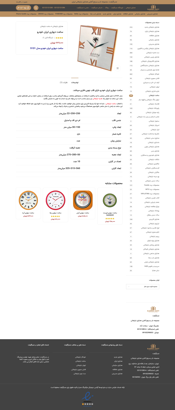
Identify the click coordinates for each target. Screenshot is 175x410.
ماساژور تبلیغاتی (153, 142)
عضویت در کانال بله (21, 2)
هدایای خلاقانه (154, 35)
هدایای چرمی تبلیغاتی (151, 57)
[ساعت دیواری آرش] (82, 200)
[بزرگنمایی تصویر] (118, 68)
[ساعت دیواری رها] (55, 200)
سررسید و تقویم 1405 (151, 266)
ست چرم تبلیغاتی (80, 373)
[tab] (74, 81)
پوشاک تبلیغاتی (153, 211)
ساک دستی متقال (153, 215)
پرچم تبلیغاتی (154, 236)
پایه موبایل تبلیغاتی (152, 112)
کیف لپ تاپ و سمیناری (151, 82)
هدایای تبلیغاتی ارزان (152, 31)
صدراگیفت (43, 357)
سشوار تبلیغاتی (154, 121)
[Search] (36, 7)
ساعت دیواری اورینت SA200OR (110, 214)
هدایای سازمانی (154, 40)
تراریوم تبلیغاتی (154, 223)
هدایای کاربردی (154, 219)
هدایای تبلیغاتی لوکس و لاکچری (148, 48)
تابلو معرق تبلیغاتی (152, 232)
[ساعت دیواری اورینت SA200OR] (110, 200)
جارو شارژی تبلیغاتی (152, 91)
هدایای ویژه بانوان (153, 240)
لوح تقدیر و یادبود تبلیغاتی (150, 228)
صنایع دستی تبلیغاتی (152, 138)
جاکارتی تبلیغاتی (153, 172)
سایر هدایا (155, 270)
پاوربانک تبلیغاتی (153, 108)
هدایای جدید (118, 357)
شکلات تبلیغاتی (153, 159)
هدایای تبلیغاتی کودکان (151, 249)
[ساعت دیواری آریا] (28, 200)
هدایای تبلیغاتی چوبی (151, 146)
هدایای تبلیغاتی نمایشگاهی (149, 65)
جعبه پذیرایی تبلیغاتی (151, 202)
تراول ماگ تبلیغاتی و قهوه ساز (149, 100)
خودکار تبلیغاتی (154, 74)
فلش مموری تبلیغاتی (152, 78)
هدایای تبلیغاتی (57, 26)
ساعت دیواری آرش (82, 213)
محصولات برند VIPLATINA (150, 194)
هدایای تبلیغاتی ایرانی (151, 262)
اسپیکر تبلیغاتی (154, 125)
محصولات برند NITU (152, 189)
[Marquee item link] (32, 14)
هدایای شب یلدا (153, 258)
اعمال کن (154, 293)
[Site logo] (153, 8)
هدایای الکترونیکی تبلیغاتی (150, 61)
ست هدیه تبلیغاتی (152, 52)
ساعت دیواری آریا (28, 213)
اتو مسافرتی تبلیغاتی (152, 168)
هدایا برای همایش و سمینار (149, 70)
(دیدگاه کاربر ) (48, 37)
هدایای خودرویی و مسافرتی (150, 155)
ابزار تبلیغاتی (155, 129)
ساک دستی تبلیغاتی (152, 181)
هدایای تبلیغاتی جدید (152, 27)
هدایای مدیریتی (154, 44)
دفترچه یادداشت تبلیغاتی (150, 134)
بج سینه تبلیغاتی (153, 176)
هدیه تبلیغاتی (97, 98)
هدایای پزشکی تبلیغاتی (151, 245)
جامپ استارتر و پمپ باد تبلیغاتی (148, 117)
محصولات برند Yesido (151, 185)
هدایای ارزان (118, 361)
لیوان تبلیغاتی (154, 87)
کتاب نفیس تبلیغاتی (152, 198)
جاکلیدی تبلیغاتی (153, 164)
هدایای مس (155, 151)
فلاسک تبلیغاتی (153, 104)
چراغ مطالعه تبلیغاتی (152, 206)
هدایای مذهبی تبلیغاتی (151, 253)
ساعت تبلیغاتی (154, 95)
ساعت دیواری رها (55, 213)
